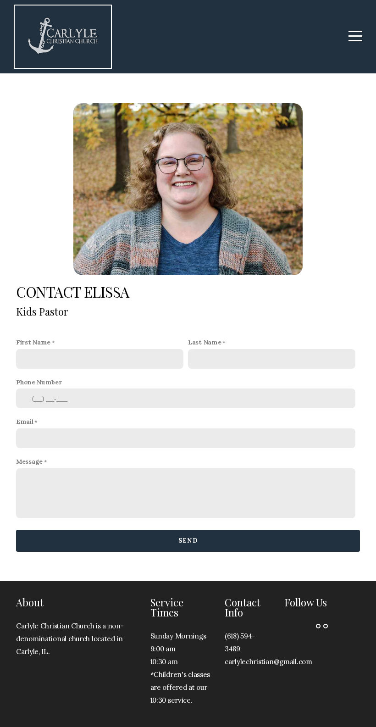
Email (24, 421)
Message (29, 461)
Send (188, 540)
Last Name (204, 342)
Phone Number (39, 382)
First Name (33, 342)
